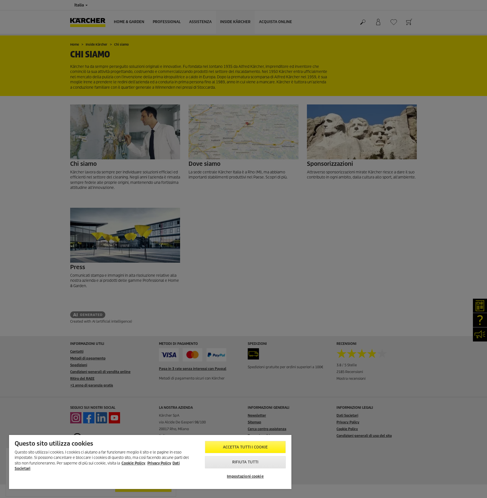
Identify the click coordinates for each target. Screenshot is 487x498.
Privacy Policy (159, 463)
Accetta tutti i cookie (245, 447)
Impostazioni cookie (245, 476)
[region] (150, 462)
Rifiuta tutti (245, 462)
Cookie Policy (133, 463)
